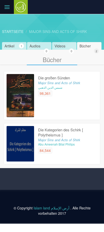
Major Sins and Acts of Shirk (58, 31)
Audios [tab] (38, 46)
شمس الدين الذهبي (50, 87)
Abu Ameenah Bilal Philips (56, 144)
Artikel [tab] (13, 45)
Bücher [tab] (88, 46)
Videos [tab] (63, 46)
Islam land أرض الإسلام (51, 207)
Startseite (12, 31)
